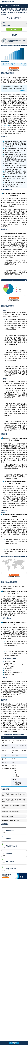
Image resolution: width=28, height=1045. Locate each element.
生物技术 (6, 126)
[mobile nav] (26, 2)
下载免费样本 (15, 1043)
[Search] (23, 2)
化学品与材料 (7, 5)
